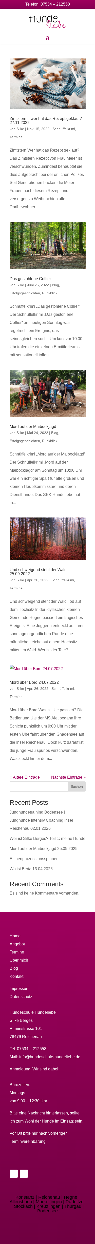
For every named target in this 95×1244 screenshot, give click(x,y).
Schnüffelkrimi (63, 129)
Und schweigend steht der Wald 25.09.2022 (38, 572)
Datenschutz (21, 996)
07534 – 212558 (55, 4)
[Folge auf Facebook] (14, 1174)
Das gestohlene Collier (30, 279)
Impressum (19, 988)
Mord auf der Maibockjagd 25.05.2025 (44, 848)
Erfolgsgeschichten (25, 293)
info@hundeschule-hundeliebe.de (49, 1057)
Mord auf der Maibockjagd (33, 426)
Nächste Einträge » (68, 777)
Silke (20, 129)
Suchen (77, 786)
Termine (16, 137)
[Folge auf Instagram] (24, 1174)
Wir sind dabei (45, 1069)
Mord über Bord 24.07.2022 (34, 682)
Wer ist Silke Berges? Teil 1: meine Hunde (47, 838)
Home (15, 936)
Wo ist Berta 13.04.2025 (31, 869)
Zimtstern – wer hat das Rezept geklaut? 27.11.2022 (46, 120)
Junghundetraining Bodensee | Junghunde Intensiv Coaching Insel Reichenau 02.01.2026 (41, 820)
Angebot (17, 944)
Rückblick (49, 293)
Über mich (19, 960)
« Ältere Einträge (25, 777)
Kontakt (16, 976)
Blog (55, 285)
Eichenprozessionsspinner (34, 859)
